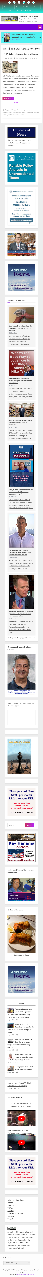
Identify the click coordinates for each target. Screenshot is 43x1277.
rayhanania (17, 115)
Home (5, 7)
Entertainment (27, 7)
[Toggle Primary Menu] (40, 27)
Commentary (21, 110)
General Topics (7, 112)
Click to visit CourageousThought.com (21, 638)
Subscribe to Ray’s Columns (25, 11)
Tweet (15, 102)
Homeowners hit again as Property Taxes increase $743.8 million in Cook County (20, 1057)
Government (17, 112)
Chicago (13, 110)
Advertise (12, 11)
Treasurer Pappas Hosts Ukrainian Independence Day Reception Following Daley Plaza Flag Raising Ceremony (26, 36)
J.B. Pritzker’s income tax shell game (20, 54)
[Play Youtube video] (22, 1118)
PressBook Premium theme (25, 1274)
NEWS (21, 1003)
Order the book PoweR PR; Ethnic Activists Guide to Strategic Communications (20, 1085)
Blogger (7, 110)
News (11, 7)
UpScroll (11, 1216)
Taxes (23, 115)
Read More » (9, 98)
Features (36, 7)
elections (29, 110)
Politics (10, 115)
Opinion (18, 7)
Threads (11, 1219)
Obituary (36, 112)
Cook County (16, 40)
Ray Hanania (20, 58)
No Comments (32, 58)
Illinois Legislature (27, 112)
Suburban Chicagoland (28, 16)
